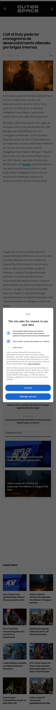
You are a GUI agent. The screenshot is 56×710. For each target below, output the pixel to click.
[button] (28, 348)
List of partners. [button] (34, 364)
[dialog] (28, 355)
